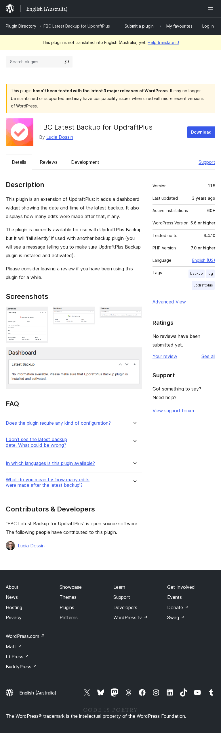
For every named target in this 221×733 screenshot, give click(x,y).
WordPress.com (25, 636)
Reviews (49, 162)
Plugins (67, 607)
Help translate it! (163, 42)
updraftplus (203, 285)
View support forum (173, 410)
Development (85, 162)
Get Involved (181, 587)
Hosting (14, 607)
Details (19, 162)
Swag (176, 617)
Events (174, 597)
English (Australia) (37, 693)
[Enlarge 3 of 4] (134, 314)
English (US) (203, 260)
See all (208, 356)
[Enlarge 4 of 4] (134, 355)
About (12, 587)
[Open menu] (212, 8)
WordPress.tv (130, 617)
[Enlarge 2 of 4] (87, 314)
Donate (178, 607)
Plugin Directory (21, 26)
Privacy (14, 617)
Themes (68, 597)
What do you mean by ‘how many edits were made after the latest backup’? (47, 482)
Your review (165, 356)
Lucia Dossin (59, 137)
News (12, 597)
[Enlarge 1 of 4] (40, 314)
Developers (125, 607)
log (210, 273)
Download (201, 132)
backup (196, 273)
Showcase (71, 587)
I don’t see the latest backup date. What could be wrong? (36, 442)
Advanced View (169, 302)
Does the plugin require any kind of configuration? (58, 423)
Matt (14, 646)
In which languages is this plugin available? (50, 463)
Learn (119, 587)
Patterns (69, 617)
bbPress (17, 656)
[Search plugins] (67, 62)
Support (207, 162)
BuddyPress (21, 666)
